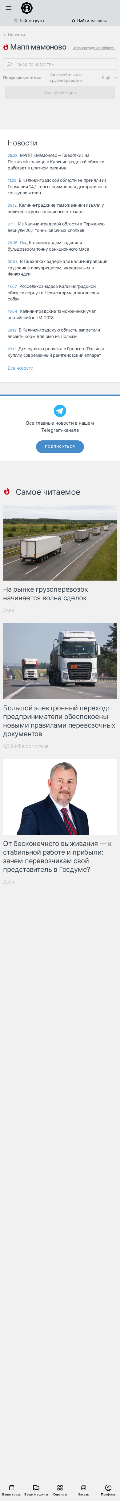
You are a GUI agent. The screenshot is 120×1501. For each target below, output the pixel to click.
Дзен (8, 610)
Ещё (106, 77)
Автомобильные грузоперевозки (66, 77)
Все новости (20, 368)
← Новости (14, 34)
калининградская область (94, 48)
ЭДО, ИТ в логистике (26, 746)
